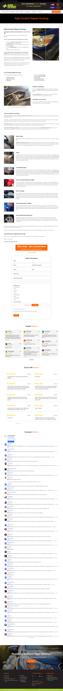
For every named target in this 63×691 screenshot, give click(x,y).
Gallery (17, 11)
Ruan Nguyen (10, 496)
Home (3, 11)
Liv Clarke (9, 546)
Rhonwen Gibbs (10, 487)
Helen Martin (10, 534)
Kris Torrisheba (10, 506)
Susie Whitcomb (10, 629)
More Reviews (31, 637)
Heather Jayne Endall (11, 468)
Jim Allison (9, 576)
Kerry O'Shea (10, 518)
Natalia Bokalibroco (11, 624)
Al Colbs (9, 551)
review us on (10, 441)
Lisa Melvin (9, 555)
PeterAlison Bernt (10, 572)
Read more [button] (7, 339)
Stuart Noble (10, 501)
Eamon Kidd (9, 610)
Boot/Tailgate (16, 297)
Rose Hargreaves (10, 590)
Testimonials (27, 11)
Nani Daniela (10, 477)
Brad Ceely (9, 619)
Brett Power (9, 458)
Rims (15, 299)
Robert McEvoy (10, 528)
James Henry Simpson (11, 492)
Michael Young (10, 563)
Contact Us (40, 11)
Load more (31, 359)
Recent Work (12, 11)
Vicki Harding (10, 596)
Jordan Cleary (10, 524)
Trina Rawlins (10, 463)
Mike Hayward (10, 538)
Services (7, 11)
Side (15, 288)
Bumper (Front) (17, 287)
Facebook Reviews (38, 682)
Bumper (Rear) (17, 294)
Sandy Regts (9, 514)
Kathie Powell (10, 601)
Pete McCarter (10, 454)
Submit (16, 315)
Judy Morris (9, 483)
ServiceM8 (20, 423)
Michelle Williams (10, 582)
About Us (22, 11)
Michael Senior (10, 472)
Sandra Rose (9, 443)
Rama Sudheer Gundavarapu (13, 605)
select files (35, 305)
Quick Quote (34, 11)
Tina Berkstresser (10, 568)
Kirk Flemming (10, 586)
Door (15, 296)
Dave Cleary (9, 633)
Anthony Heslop (10, 542)
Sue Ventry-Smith (10, 449)
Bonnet (15, 290)
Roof (15, 291)
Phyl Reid (9, 559)
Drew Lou (9, 615)
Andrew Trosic (10, 510)
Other (15, 293)
